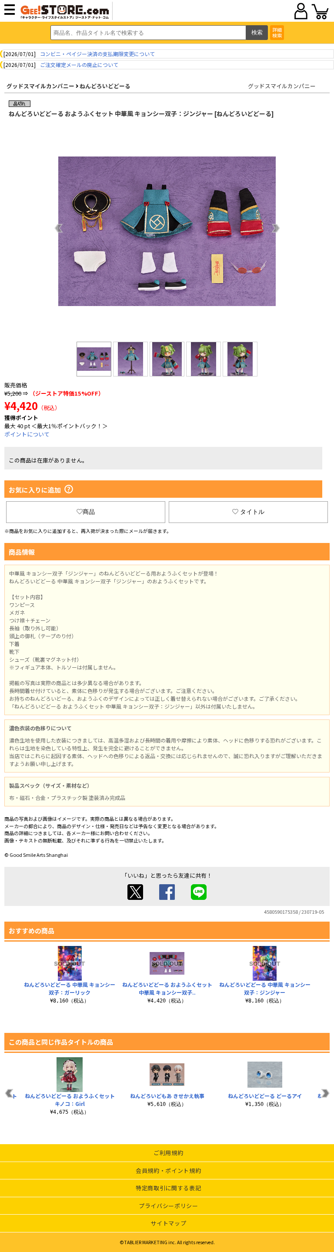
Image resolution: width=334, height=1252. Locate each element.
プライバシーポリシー (168, 1206)
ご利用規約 (168, 1153)
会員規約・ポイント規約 (168, 1170)
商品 (89, 511)
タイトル (252, 511)
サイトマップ (168, 1223)
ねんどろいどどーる (105, 86)
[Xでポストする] (135, 897)
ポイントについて (27, 434)
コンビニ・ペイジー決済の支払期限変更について (97, 53)
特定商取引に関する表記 (168, 1188)
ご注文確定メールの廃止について (79, 64)
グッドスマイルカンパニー (40, 86)
